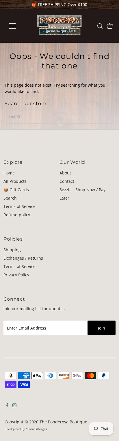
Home (9, 173)
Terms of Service (19, 206)
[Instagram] (14, 406)
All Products (15, 181)
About (65, 173)
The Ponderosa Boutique (63, 422)
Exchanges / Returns (23, 258)
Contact (67, 181)
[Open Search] (100, 26)
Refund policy (16, 214)
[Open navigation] (18, 26)
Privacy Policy (16, 275)
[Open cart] (110, 26)
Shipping (12, 249)
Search (10, 198)
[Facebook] (7, 406)
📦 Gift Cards (16, 189)
